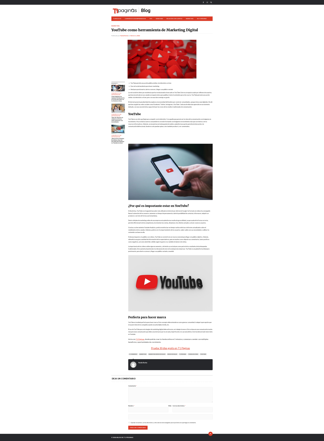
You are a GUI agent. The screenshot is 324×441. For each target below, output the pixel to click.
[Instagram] (207, 2)
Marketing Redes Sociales (157, 354)
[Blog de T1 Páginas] (131, 11)
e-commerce (133, 354)
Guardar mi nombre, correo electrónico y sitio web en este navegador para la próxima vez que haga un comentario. (163, 422)
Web (169, 405)
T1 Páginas (140, 339)
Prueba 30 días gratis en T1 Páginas (170, 348)
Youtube (203, 354)
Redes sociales (172, 354)
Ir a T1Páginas (202, 18)
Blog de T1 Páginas (125, 437)
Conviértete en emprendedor (135, 18)
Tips (150, 18)
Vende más (159, 18)
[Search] (211, 2)
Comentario (132, 386)
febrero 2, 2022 (135, 35)
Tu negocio (117, 18)
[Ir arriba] (210, 434)
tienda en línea (193, 354)
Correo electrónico (179, 405)
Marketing (189, 18)
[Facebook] (203, 2)
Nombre (131, 405)
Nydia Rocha (124, 35)
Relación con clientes (174, 18)
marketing (143, 354)
